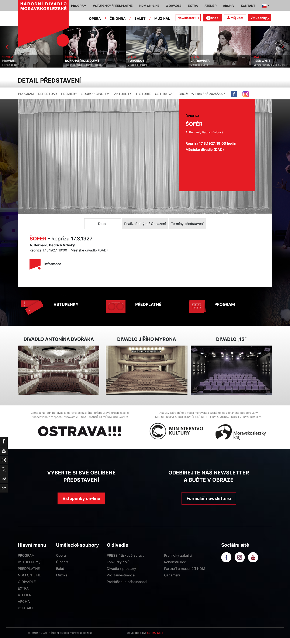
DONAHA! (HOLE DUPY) (19, 60)
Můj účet (237, 18)
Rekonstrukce (175, 562)
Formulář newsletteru (209, 498)
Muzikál (62, 575)
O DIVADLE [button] (174, 5)
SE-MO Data (155, 632)
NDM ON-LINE (29, 575)
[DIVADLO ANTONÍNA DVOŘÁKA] (58, 370)
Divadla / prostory (121, 568)
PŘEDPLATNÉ (148, 304)
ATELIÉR (24, 595)
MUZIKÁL (162, 18)
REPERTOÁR (47, 94)
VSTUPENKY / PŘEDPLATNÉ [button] (113, 5)
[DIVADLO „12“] (231, 370)
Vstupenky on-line (81, 498)
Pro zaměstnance (121, 575)
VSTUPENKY (66, 304)
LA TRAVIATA (137, 60)
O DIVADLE (27, 582)
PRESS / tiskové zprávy (126, 555)
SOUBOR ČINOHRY (95, 94)
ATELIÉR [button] (210, 5)
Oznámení (172, 575)
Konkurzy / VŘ (118, 562)
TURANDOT (73, 60)
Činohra (62, 562)
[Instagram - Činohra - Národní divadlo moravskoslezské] (245, 94)
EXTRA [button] (193, 5)
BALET (140, 18)
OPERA (95, 18)
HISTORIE (143, 94)
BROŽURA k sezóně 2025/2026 (202, 94)
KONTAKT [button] (248, 5)
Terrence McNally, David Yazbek (20, 64)
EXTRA (23, 588)
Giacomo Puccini (74, 64)
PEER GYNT (199, 60)
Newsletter (185, 18)
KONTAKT (25, 608)
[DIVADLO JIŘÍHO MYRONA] (146, 370)
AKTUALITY (123, 94)
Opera (61, 555)
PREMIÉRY (69, 94)
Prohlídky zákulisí (178, 555)
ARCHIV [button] (228, 5)
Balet (60, 568)
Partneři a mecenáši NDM (184, 568)
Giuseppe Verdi (137, 64)
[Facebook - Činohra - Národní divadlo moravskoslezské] (234, 94)
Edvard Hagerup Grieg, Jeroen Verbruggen (215, 64)
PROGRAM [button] (78, 5)
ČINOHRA (118, 18)
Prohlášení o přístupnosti (127, 582)
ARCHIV (24, 601)
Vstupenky (259, 18)
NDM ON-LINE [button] (149, 5)
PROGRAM (26, 94)
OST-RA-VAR (165, 94)
